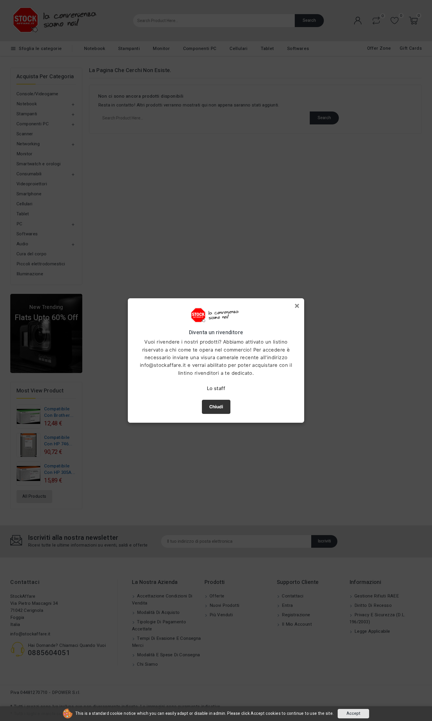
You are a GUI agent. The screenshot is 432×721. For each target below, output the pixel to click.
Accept (353, 713)
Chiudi (216, 406)
